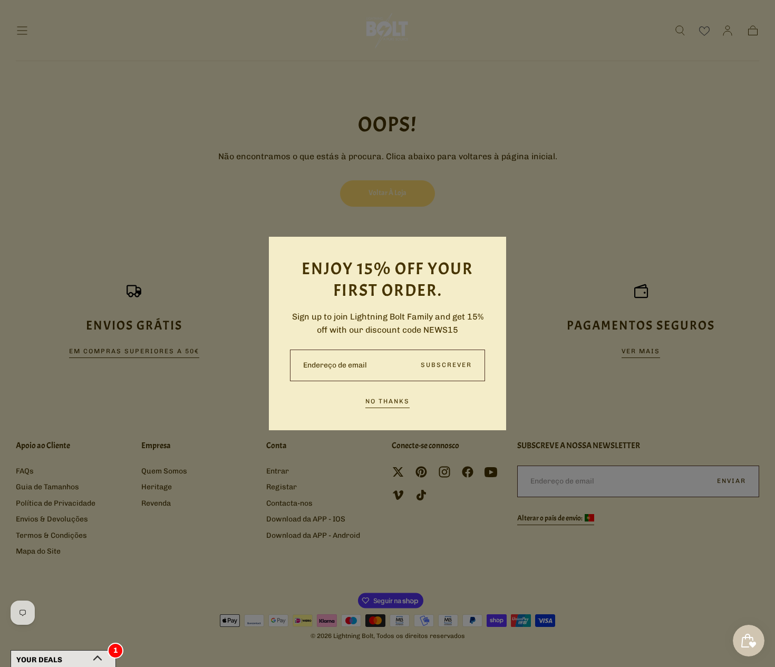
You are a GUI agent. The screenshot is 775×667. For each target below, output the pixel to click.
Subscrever (446, 365)
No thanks (387, 401)
